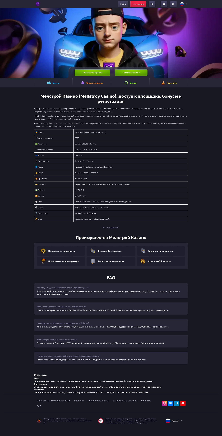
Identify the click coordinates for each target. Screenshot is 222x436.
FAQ (39, 406)
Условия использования (125, 400)
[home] (37, 4)
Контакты (79, 400)
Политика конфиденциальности (53, 400)
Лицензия (146, 400)
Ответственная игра (98, 400)
